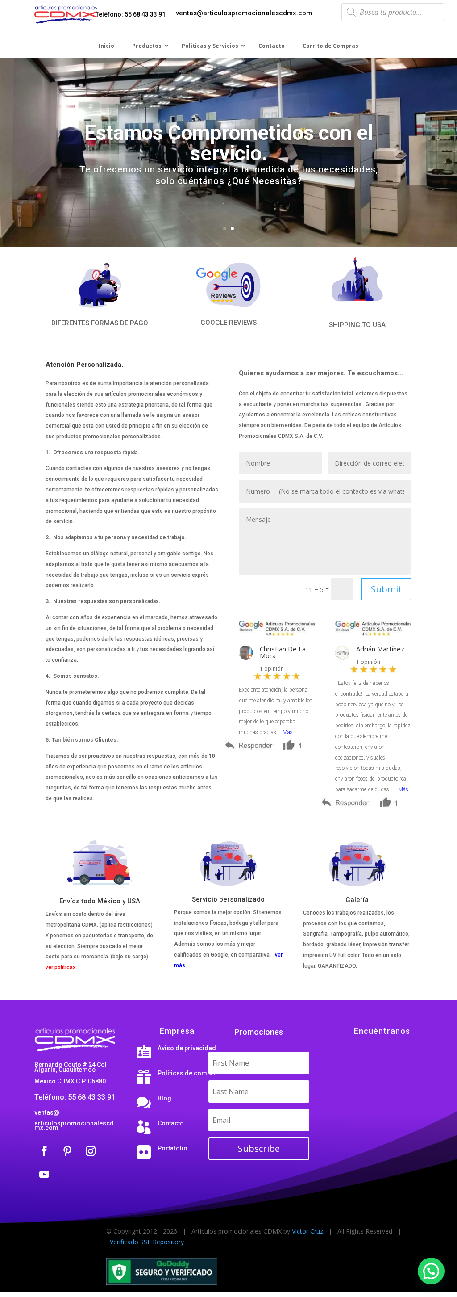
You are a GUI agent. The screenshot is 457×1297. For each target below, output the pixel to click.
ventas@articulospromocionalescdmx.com (244, 13)
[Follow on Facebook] (44, 1151)
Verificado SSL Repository (147, 1242)
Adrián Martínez (380, 648)
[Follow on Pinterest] (67, 1151)
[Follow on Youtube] (44, 1174)
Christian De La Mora (283, 652)
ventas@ (46, 1112)
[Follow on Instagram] (90, 1151)
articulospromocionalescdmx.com (74, 1125)
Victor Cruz (307, 1231)
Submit (386, 589)
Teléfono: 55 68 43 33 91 (131, 14)
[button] (431, 1271)
